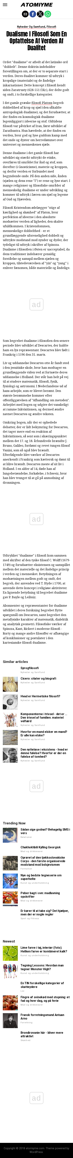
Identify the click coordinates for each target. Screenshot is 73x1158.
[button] (5, 4)
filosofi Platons (41, 103)
